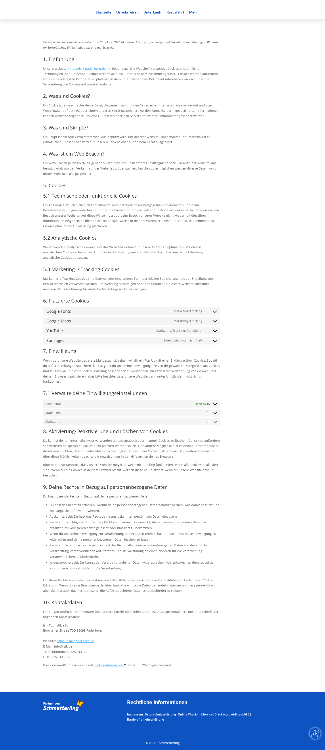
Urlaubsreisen (127, 12)
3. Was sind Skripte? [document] (65, 128)
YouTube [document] (54, 331)
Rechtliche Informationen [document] (157, 702)
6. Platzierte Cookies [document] (66, 301)
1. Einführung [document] (58, 59)
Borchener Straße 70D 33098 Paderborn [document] (72, 630)
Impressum (135, 714)
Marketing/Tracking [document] (188, 311)
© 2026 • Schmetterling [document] (162, 743)
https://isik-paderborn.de (87, 68)
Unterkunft (152, 12)
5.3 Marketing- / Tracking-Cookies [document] (81, 269)
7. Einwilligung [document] (59, 351)
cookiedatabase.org (108, 665)
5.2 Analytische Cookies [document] (70, 238)
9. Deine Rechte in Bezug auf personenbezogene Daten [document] (105, 487)
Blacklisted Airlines (228, 714)
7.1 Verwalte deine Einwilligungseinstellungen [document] (95, 393)
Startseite (103, 12)
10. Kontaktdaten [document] (62, 602)
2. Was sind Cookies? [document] (66, 96)
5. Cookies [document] (54, 186)
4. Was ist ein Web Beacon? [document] (74, 154)
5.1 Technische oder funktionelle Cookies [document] (90, 196)
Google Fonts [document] (58, 311)
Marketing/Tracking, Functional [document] (179, 330)
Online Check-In (189, 714)
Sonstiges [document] (55, 340)
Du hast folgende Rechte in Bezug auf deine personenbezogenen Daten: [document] (96, 496)
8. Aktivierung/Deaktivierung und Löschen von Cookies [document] (105, 431)
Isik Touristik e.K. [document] (55, 625)
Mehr (193, 12)
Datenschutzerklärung (160, 714)
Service (207, 714)
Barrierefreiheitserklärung (145, 719)
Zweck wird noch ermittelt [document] (183, 340)
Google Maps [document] (58, 321)
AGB (246, 714)
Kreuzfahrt (175, 12)
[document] (131, 46)
